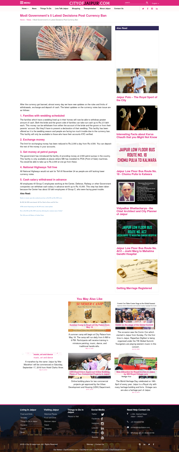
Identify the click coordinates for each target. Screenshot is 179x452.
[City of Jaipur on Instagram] (152, 8)
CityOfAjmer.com (86, 449)
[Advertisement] (65, 83)
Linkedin (95, 428)
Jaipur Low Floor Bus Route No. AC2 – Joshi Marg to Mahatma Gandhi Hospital (137, 251)
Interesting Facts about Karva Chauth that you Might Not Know (137, 135)
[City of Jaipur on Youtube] (102, 438)
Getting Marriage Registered (134, 288)
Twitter (94, 414)
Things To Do (45, 8)
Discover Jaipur (50, 421)
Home (24, 8)
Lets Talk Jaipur (61, 8)
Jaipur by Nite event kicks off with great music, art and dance (43, 353)
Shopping (76, 8)
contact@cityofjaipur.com (140, 427)
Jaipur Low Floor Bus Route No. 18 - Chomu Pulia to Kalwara (137, 172)
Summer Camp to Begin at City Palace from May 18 (89, 325)
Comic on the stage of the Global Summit (134, 324)
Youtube (95, 437)
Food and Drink (26, 414)
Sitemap (90, 444)
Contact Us (118, 8)
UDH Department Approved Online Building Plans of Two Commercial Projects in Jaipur (89, 372)
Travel (46, 425)
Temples (23, 417)
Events (23, 428)
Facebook (95, 418)
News (34, 8)
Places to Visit (73, 416)
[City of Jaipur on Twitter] (143, 8)
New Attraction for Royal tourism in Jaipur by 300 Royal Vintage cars (136, 372)
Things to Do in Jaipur (28, 421)
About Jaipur (105, 8)
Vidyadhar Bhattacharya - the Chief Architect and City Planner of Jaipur (137, 211)
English (155, 3)
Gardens (23, 425)
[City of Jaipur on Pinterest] (102, 433)
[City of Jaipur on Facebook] (147, 8)
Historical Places (50, 414)
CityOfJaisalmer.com (118, 449)
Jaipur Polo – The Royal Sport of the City (137, 98)
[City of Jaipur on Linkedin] (157, 8)
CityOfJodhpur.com (70, 449)
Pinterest (95, 432)
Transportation (90, 8)
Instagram (95, 423)
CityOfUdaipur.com (101, 449)
